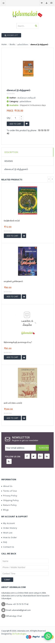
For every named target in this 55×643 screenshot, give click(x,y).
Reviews (8, 161)
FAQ (5, 542)
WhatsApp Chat (14, 616)
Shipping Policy (11, 500)
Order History (10, 528)
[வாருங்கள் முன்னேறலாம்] (27, 261)
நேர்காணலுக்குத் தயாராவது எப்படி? (18, 342)
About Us (7, 486)
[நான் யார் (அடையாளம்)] (27, 382)
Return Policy (10, 505)
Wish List (7, 532)
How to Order (10, 537)
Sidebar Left (12, 35)
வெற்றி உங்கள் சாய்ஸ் (12, 220)
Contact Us (8, 547)
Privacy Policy (10, 495)
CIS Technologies (19, 634)
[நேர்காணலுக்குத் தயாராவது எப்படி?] (27, 321)
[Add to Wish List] (24, 236)
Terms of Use (10, 491)
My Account (9, 523)
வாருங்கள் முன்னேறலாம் (13, 281)
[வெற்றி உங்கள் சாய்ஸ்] (27, 200)
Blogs (6, 509)
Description (11, 152)
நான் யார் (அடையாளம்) (13, 402)
